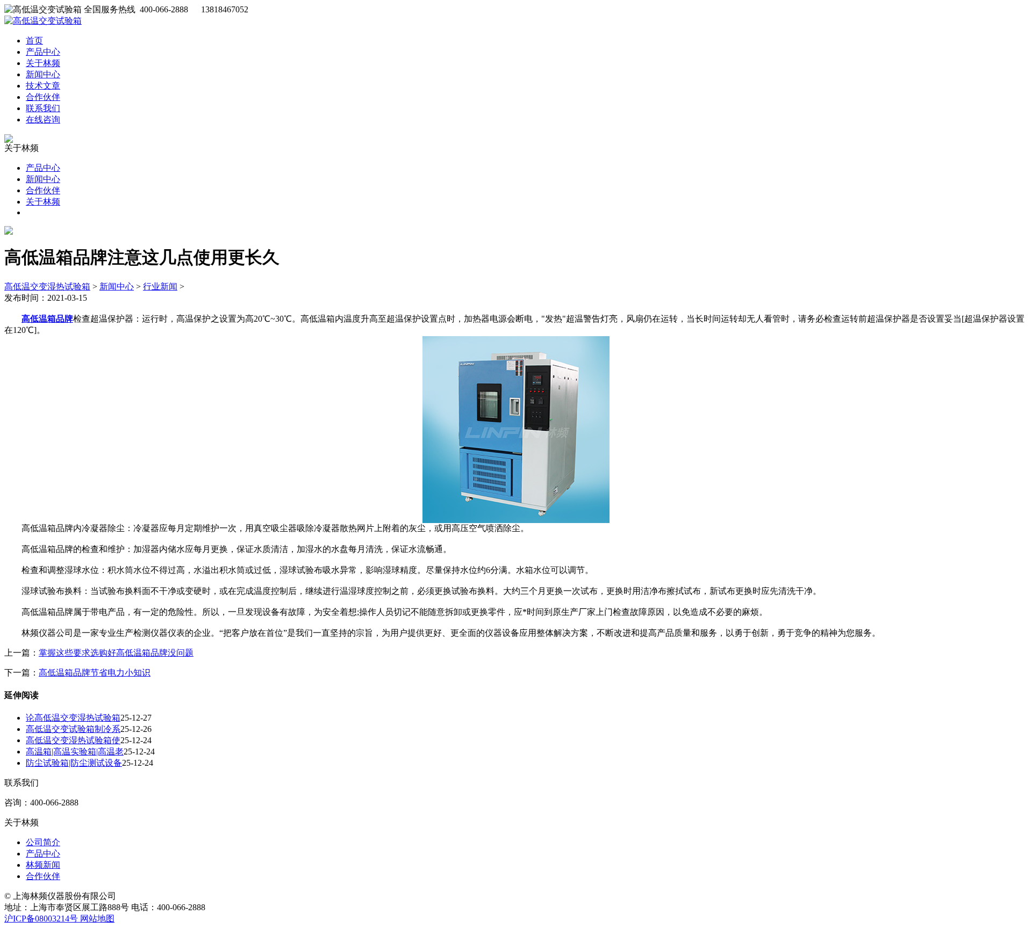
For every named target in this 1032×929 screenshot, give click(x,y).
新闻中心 (43, 74)
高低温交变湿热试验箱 (47, 286)
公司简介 (43, 842)
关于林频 (43, 63)
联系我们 (43, 108)
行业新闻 (160, 286)
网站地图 (97, 918)
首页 (34, 40)
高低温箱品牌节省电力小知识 (94, 672)
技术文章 (43, 85)
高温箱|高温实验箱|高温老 (75, 751)
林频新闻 (43, 864)
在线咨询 (43, 119)
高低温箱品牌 (47, 318)
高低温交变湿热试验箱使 (73, 740)
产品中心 (43, 51)
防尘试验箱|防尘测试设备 (74, 762)
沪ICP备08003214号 (42, 918)
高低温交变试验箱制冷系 (73, 729)
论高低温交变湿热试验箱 (73, 717)
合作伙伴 (43, 96)
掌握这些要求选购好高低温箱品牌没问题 (116, 652)
